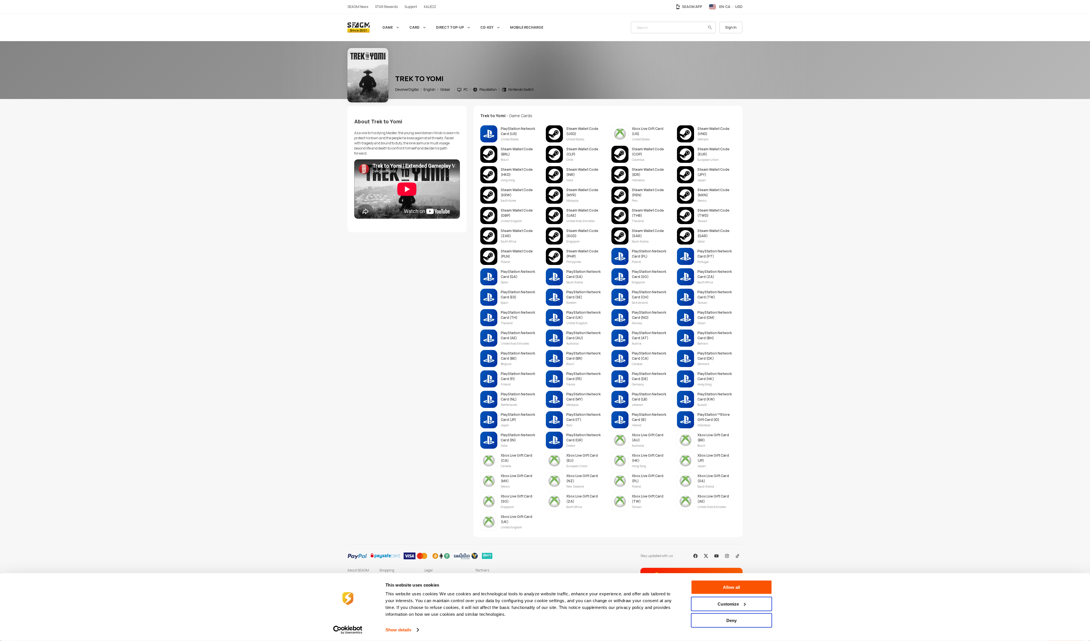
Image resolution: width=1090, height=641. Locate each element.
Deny (731, 620)
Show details (398, 629)
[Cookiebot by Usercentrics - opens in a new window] (348, 630)
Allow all (731, 587)
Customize (728, 603)
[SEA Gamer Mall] (358, 27)
